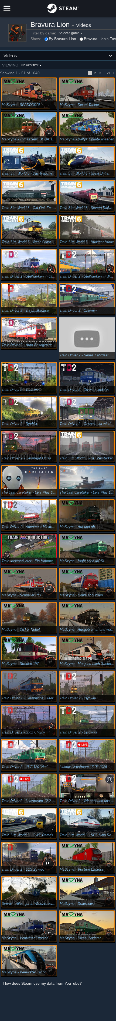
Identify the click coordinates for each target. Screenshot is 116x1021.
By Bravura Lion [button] (62, 39)
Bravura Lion (50, 24)
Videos (83, 25)
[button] (71, 33)
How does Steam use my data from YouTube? (42, 983)
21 (109, 73)
